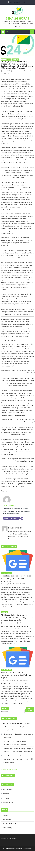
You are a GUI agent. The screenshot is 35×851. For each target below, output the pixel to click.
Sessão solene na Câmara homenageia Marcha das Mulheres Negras (16, 675)
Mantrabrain (28, 849)
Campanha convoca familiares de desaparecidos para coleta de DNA (14, 742)
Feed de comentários (10, 824)
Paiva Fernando (17, 71)
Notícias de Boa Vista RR (9, 769)
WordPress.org (7, 828)
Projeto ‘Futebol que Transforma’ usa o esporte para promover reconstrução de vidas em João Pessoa (18, 759)
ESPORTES (6, 794)
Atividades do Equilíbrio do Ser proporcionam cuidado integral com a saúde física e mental (17, 617)
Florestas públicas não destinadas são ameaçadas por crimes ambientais (16, 578)
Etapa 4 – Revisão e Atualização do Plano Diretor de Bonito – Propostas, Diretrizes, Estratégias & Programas (17, 727)
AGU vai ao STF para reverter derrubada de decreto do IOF (30, 708)
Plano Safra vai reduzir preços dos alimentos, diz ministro (6, 708)
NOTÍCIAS (15, 59)
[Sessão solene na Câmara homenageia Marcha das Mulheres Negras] (17, 657)
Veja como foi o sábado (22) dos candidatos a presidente (18, 735)
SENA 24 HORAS (17, 18)
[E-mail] (21, 518)
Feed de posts (7, 819)
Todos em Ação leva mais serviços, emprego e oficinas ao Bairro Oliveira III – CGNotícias (18, 750)
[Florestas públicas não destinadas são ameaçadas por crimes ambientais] (17, 560)
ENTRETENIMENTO (6, 59)
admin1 (21, 623)
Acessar (5, 815)
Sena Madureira (8, 802)
